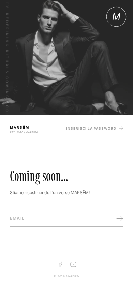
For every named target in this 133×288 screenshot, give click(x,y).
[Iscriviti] (119, 219)
